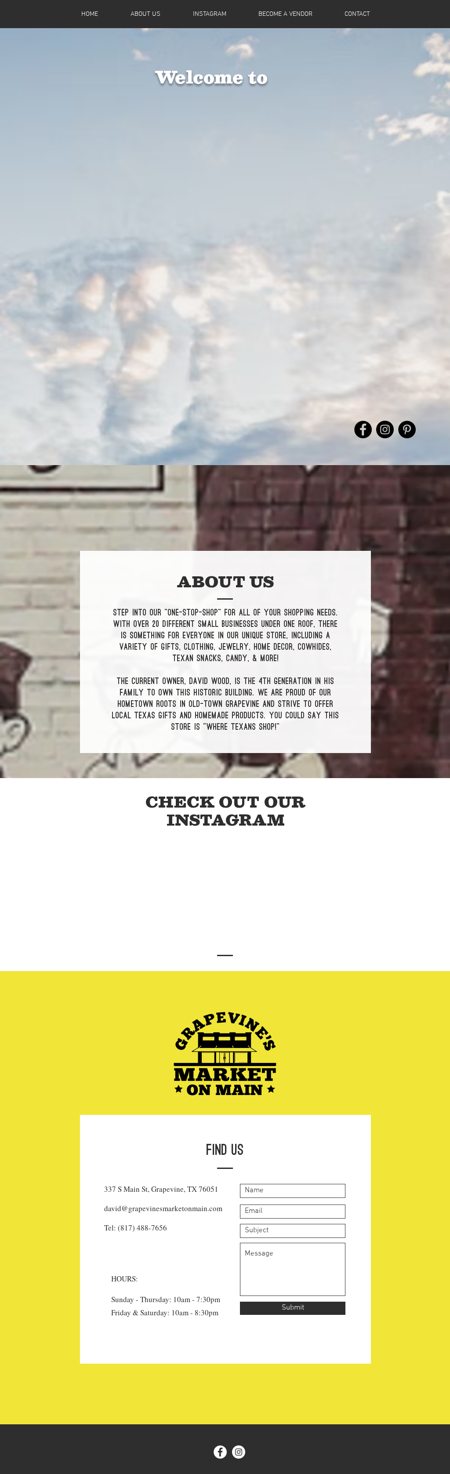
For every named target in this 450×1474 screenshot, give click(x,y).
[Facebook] (363, 429)
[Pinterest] (407, 429)
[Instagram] (385, 429)
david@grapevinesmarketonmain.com (163, 1208)
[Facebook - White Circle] (220, 1452)
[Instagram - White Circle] (238, 1452)
